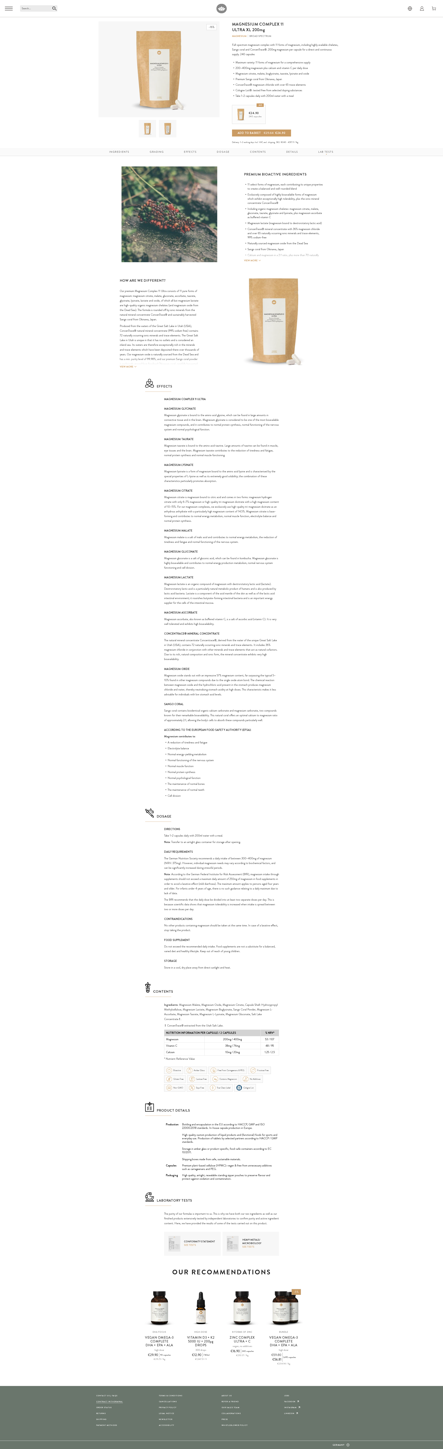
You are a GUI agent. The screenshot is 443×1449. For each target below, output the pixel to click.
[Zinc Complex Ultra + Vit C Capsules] (242, 1308)
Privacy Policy (168, 1407)
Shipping (101, 1419)
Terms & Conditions (170, 1395)
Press (225, 1419)
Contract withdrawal (109, 1401)
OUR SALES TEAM (231, 1407)
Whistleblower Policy (235, 1425)
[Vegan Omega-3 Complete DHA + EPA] (159, 1308)
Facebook (290, 1401)
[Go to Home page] (221, 8)
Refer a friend (230, 1401)
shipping (271, 142)
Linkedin (289, 1413)
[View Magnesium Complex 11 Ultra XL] (147, 128)
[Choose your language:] (410, 8)
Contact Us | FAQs (106, 1395)
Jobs (286, 1395)
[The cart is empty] (434, 8)
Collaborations (231, 1413)
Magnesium (239, 36)
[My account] (422, 8)
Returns (101, 1413)
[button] (147, 128)
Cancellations (168, 1401)
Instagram (290, 1407)
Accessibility (166, 1425)
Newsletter (166, 1419)
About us (227, 1395)
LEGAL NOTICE (167, 1413)
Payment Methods (106, 1425)
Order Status (104, 1407)
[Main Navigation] (9, 8)
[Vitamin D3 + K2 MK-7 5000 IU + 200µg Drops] (201, 1308)
